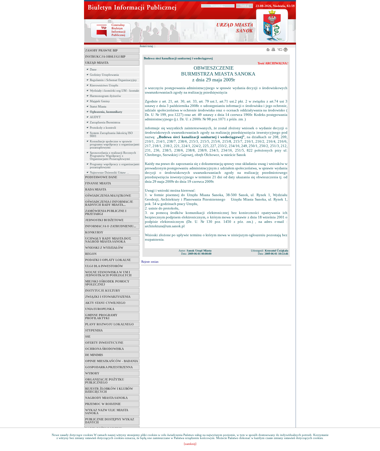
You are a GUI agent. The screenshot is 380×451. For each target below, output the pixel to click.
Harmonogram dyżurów (105, 95)
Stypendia (94, 330)
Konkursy (94, 232)
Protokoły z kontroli (103, 127)
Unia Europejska (99, 309)
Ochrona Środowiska (104, 348)
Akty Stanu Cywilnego (105, 302)
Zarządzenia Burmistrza (105, 122)
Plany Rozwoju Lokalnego (109, 324)
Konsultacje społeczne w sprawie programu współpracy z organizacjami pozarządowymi (114, 144)
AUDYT (95, 117)
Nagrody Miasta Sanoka (106, 397)
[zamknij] (190, 443)
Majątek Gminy (100, 101)
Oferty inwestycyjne (104, 342)
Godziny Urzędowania (104, 74)
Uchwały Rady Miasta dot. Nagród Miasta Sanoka (108, 240)
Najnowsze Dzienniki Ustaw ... (109, 172)
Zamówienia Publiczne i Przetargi (105, 212)
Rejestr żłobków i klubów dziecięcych (109, 390)
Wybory (92, 373)
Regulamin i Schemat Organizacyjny (113, 80)
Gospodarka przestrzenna (109, 367)
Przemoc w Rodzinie (103, 404)
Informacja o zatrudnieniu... (110, 226)
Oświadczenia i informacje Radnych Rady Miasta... (109, 203)
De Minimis (94, 355)
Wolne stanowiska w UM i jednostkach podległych (108, 274)
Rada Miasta (95, 189)
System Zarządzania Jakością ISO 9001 (111, 134)
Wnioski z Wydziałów (104, 247)
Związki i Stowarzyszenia (107, 296)
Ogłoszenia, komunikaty (106, 111)
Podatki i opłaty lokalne (108, 260)
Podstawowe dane (101, 177)
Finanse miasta (98, 183)
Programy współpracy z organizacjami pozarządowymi (114, 166)
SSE (87, 336)
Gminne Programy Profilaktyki (101, 317)
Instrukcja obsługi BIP (105, 56)
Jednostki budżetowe (104, 220)
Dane (93, 69)
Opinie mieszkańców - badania (111, 361)
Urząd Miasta (96, 62)
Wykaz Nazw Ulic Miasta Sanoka (106, 412)
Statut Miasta (98, 106)
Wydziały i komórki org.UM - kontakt (114, 90)
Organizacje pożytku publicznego (104, 381)
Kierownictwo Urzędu (104, 85)
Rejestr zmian (150, 261)
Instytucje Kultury (102, 290)
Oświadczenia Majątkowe (108, 195)
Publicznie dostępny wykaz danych (109, 421)
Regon (91, 253)
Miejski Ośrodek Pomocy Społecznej (107, 283)
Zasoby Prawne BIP (101, 50)
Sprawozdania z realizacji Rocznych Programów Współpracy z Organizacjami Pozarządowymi (113, 155)
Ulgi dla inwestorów (104, 266)
